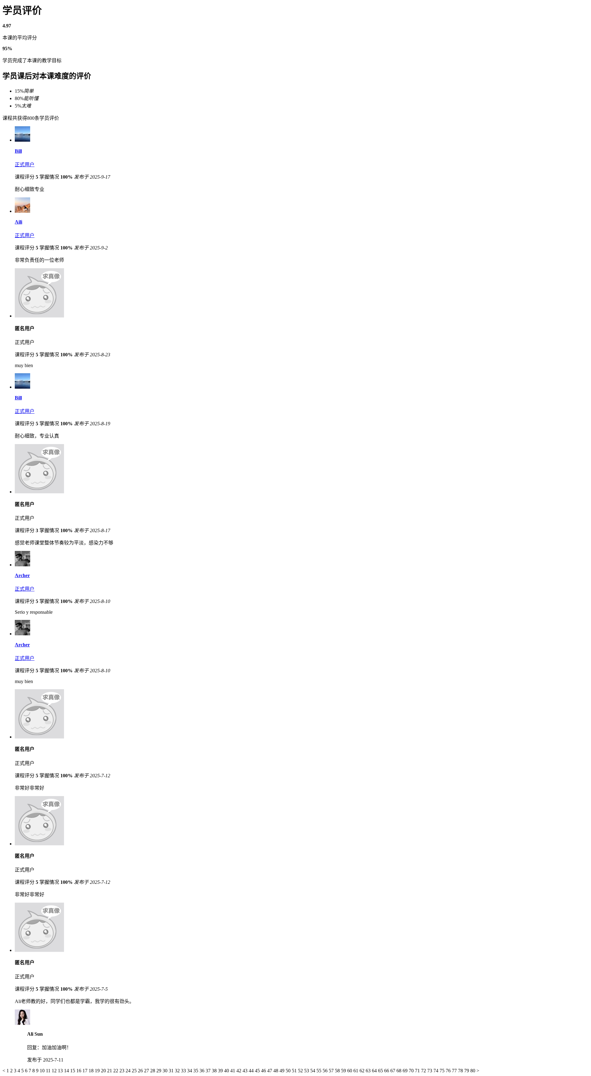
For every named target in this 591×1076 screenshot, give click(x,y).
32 (178, 1070)
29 (159, 1070)
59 (344, 1070)
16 (79, 1070)
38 (215, 1070)
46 (264, 1070)
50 (289, 1070)
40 (227, 1070)
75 (443, 1070)
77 (455, 1070)
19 (98, 1070)
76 (449, 1070)
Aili (18, 222)
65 (381, 1070)
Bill (18, 151)
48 (276, 1070)
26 (141, 1070)
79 (467, 1070)
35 (196, 1070)
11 (49, 1070)
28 (153, 1070)
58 (338, 1070)
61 (356, 1070)
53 (307, 1070)
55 (319, 1070)
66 (387, 1070)
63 (369, 1070)
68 (399, 1070)
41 (233, 1070)
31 (172, 1070)
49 (282, 1070)
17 (85, 1070)
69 (406, 1070)
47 (270, 1070)
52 (301, 1070)
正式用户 (24, 164)
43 (246, 1070)
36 (202, 1070)
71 (418, 1070)
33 (184, 1070)
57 (332, 1070)
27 (147, 1070)
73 (430, 1070)
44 (252, 1070)
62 (363, 1070)
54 (313, 1070)
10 (43, 1070)
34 (190, 1070)
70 (412, 1070)
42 (239, 1070)
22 (116, 1070)
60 (350, 1070)
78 (461, 1070)
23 (122, 1070)
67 (393, 1070)
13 (61, 1070)
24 (129, 1070)
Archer (22, 575)
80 (473, 1070)
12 (55, 1070)
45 (258, 1070)
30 (166, 1070)
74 (436, 1070)
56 (326, 1070)
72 (424, 1070)
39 (221, 1070)
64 (375, 1070)
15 (73, 1070)
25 (135, 1070)
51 (295, 1070)
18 (92, 1070)
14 (67, 1070)
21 (110, 1070)
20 (104, 1070)
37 (209, 1070)
